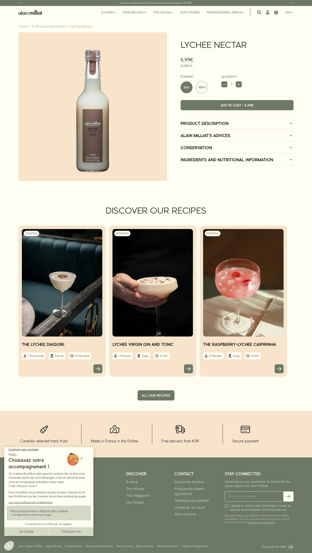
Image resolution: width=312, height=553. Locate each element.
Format (187, 77)
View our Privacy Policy (261, 522)
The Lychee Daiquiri (43, 344)
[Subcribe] (288, 496)
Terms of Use (124, 546)
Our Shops (135, 502)
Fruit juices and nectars (49, 26)
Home (23, 26)
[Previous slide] (20, 3)
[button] (276, 12)
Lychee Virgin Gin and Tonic (143, 344)
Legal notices (53, 546)
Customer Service (189, 482)
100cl (202, 87)
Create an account (189, 507)
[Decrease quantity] (224, 84)
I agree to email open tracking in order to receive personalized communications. (260, 508)
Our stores (190, 12)
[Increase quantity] (239, 84)
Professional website (191, 501)
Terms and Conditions (99, 546)
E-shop (132, 482)
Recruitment (185, 514)
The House (135, 489)
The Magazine (138, 496)
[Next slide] (291, 3)
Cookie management (195, 546)
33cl (187, 87)
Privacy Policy (73, 546)
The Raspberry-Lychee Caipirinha (239, 344)
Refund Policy (144, 546)
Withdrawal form (167, 546)
